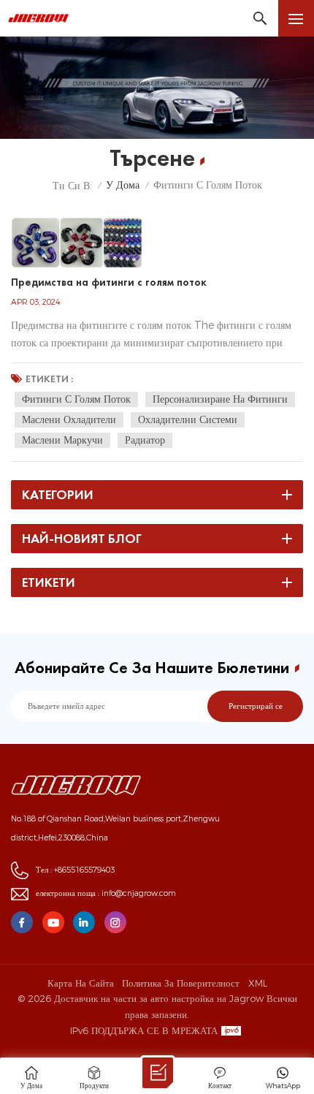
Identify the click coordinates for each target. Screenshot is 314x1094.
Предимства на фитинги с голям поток (109, 282)
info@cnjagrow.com (139, 893)
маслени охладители (69, 419)
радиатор (145, 440)
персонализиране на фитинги (220, 399)
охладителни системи (187, 419)
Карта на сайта (80, 983)
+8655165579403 (84, 870)
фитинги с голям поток (76, 399)
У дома (122, 185)
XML (257, 983)
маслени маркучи (62, 440)
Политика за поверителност (181, 983)
